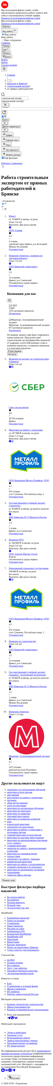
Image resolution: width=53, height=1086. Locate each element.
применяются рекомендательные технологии (25, 1052)
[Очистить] (5, 105)
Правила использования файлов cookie (20, 23)
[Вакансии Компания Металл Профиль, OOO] (29, 461)
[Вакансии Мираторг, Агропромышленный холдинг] (29, 737)
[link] (6, 53)
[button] (4, 59)
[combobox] (14, 98)
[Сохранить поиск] (4, 112)
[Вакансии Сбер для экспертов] (29, 387)
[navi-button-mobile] (4, 68)
